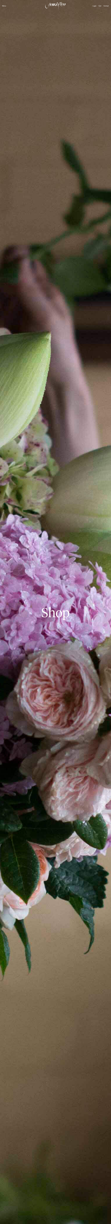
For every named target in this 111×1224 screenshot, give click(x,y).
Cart (100, 6)
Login (94, 6)
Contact (106, 6)
